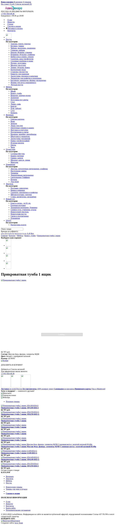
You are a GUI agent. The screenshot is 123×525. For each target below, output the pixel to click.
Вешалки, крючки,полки (21, 95)
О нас (9, 20)
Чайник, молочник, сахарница (23, 48)
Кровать (14, 113)
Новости (11, 22)
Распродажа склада (18, 225)
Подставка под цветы (19, 100)
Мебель (9, 87)
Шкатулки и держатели (20, 136)
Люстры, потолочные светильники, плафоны (29, 169)
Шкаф (13, 91)
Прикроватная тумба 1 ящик (48, 236)
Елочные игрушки (18, 205)
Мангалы (14, 162)
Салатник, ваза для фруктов (22, 59)
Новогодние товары (14, 487)
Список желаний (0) (23, 4)
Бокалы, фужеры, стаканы (21, 52)
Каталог (12, 236)
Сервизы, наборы (18, 50)
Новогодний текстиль (20, 212)
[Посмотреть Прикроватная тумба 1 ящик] (13, 419)
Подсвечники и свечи (19, 132)
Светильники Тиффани (20, 177)
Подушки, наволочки (19, 188)
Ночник (14, 179)
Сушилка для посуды (19, 72)
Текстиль (9, 184)
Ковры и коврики (18, 190)
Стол (13, 102)
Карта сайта (10, 508)
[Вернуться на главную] (9, 37)
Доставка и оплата (15, 28)
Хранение (15, 98)
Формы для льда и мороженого (23, 83)
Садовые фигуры (18, 154)
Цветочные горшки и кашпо (22, 128)
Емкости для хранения (20, 74)
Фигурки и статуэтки (19, 130)
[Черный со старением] (8, 261)
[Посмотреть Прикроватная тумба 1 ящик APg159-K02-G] (20, 412)
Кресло (13, 106)
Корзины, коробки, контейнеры (23, 134)
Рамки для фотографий (20, 141)
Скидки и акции (14, 26)
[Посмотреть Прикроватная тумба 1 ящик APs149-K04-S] (19, 406)
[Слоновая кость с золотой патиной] (8, 268)
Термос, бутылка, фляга (20, 67)
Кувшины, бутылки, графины (23, 55)
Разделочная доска (18, 70)
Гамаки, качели (17, 158)
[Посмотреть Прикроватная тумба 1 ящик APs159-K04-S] (19, 464)
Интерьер (10, 115)
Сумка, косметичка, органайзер (23, 197)
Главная (4, 236)
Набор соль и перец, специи (22, 57)
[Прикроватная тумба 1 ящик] (61, 315)
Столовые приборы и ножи (22, 61)
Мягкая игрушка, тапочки (21, 195)
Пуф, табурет (16, 108)
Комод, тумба (16, 93)
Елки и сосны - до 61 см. (21, 203)
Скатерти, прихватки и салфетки (24, 192)
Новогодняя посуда (18, 214)
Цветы (13, 145)
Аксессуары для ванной (20, 139)
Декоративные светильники (22, 175)
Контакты (11, 31)
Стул (13, 111)
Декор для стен (17, 126)
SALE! (8, 220)
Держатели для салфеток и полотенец (26, 78)
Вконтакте (15, 521)
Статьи (10, 24)
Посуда (9, 39)
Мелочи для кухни (18, 65)
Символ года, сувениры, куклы (23, 210)
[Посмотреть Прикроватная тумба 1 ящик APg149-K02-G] (20, 457)
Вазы (13, 121)
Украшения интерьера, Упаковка (24, 207)
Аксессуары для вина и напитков (24, 76)
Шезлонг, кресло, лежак (20, 160)
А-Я (28, 233)
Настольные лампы (18, 171)
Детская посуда (17, 85)
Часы (13, 147)
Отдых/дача (10, 149)
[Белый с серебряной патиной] (8, 245)
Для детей (15, 182)
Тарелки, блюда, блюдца (21, 44)
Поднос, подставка (18, 63)
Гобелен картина (17, 119)
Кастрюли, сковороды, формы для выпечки (28, 80)
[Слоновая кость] (8, 253)
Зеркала (14, 123)
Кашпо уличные (17, 156)
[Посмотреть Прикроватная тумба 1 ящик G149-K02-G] (19, 451)
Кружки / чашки (17, 46)
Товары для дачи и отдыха (16, 489)
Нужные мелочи (17, 143)
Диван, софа (16, 104)
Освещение (10, 164)
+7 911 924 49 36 (7, 14)
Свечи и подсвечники (20, 216)
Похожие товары (13, 402)
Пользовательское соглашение (18, 510)
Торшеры (14, 173)
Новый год (10, 199)
